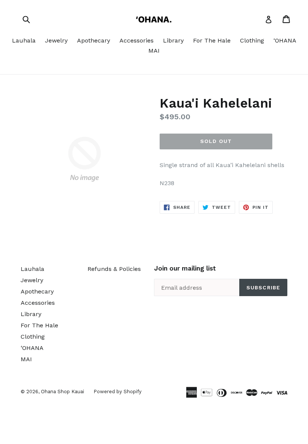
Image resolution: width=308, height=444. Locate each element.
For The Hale (212, 40)
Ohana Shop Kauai (62, 391)
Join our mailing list (185, 268)
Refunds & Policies (114, 268)
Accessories (136, 40)
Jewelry (56, 40)
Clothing (252, 40)
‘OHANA (284, 40)
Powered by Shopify (118, 391)
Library (173, 40)
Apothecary (93, 40)
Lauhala (24, 40)
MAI (154, 50)
